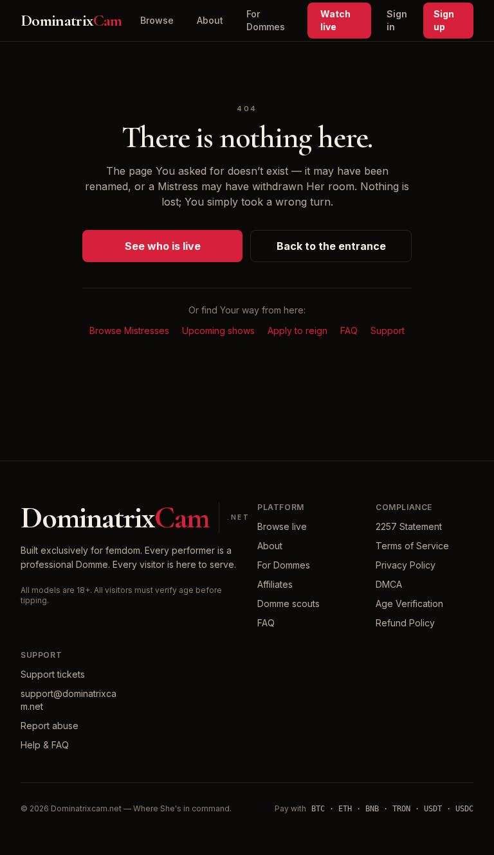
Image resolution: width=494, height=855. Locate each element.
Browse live (282, 526)
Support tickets (53, 674)
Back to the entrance (331, 246)
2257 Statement (409, 526)
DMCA (389, 584)
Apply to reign (297, 330)
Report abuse (49, 725)
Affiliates (275, 584)
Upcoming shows (218, 330)
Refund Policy (405, 622)
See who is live (163, 246)
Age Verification (409, 603)
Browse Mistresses (129, 330)
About (210, 20)
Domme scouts (288, 603)
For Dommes (265, 20)
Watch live (335, 20)
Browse (157, 20)
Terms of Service (412, 545)
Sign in (397, 20)
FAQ (349, 330)
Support (387, 330)
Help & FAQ (45, 744)
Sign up (444, 20)
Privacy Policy (405, 565)
